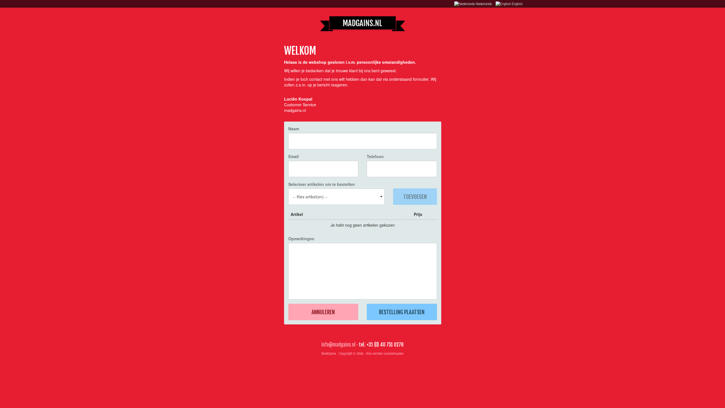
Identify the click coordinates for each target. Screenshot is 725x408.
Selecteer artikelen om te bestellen (321, 184)
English (517, 3)
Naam (293, 128)
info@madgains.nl (338, 345)
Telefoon (375, 156)
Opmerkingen (301, 238)
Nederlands (483, 3)
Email (293, 156)
